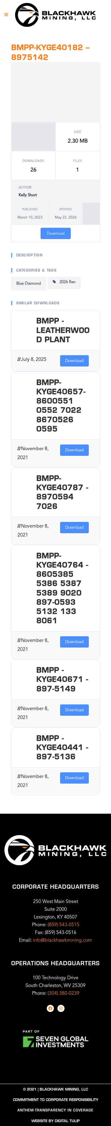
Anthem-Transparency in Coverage (55, 1110)
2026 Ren (65, 282)
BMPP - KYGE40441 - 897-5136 (62, 747)
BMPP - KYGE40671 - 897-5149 (62, 679)
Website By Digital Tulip (55, 1121)
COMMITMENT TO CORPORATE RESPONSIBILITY (55, 1099)
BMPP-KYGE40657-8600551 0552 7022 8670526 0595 (61, 405)
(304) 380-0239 (63, 993)
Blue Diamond (28, 284)
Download (56, 234)
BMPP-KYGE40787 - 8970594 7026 (62, 492)
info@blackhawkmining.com (62, 940)
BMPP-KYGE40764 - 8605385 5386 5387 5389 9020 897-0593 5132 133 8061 (62, 588)
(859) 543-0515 (63, 925)
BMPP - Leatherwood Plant (63, 330)
